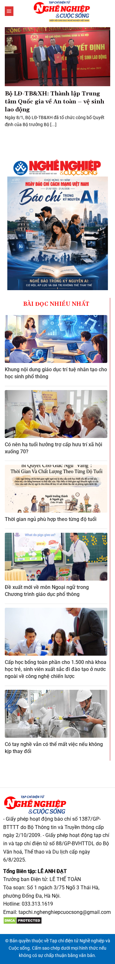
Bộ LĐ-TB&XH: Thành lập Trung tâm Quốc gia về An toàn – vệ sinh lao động (54, 101)
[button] (9, 11)
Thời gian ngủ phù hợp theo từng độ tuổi (50, 519)
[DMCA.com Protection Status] (22, 920)
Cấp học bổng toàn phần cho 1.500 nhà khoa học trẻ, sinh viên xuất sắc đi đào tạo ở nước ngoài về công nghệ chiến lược (55, 669)
